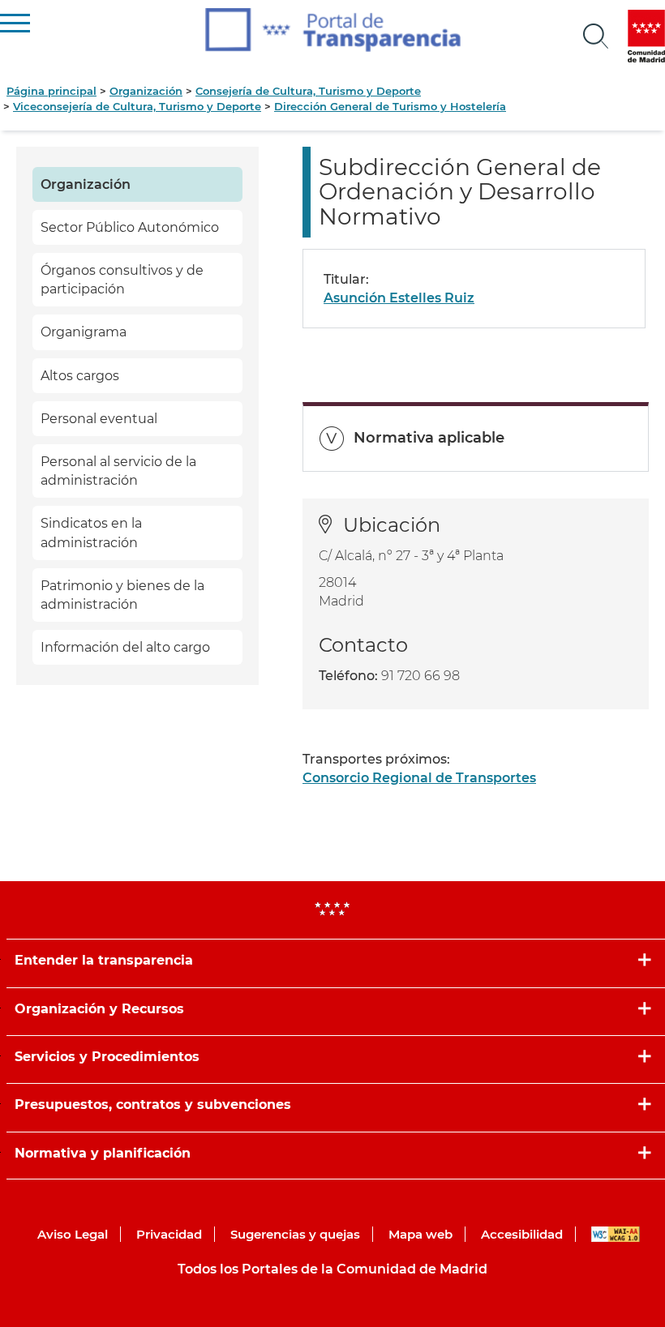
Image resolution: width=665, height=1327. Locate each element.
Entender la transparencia (104, 960)
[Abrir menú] (596, 36)
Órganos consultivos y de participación (122, 280)
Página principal (51, 90)
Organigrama (84, 332)
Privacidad (169, 1234)
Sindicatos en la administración (91, 533)
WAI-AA (615, 1234)
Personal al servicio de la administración (118, 471)
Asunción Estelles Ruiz (399, 298)
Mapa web (420, 1234)
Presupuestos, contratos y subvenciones (153, 1104)
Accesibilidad (522, 1234)
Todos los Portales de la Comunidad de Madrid (332, 1269)
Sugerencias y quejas (295, 1234)
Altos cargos (80, 375)
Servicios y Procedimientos (107, 1056)
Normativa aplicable (429, 438)
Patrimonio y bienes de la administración (122, 595)
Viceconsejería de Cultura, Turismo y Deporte (137, 106)
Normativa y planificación (103, 1153)
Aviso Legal (72, 1234)
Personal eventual (99, 418)
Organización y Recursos (99, 1009)
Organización (145, 90)
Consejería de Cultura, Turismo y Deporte (308, 90)
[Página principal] (333, 30)
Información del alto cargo (125, 647)
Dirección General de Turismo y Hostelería (390, 106)
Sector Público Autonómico (130, 227)
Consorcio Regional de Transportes (419, 777)
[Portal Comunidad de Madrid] (646, 36)
